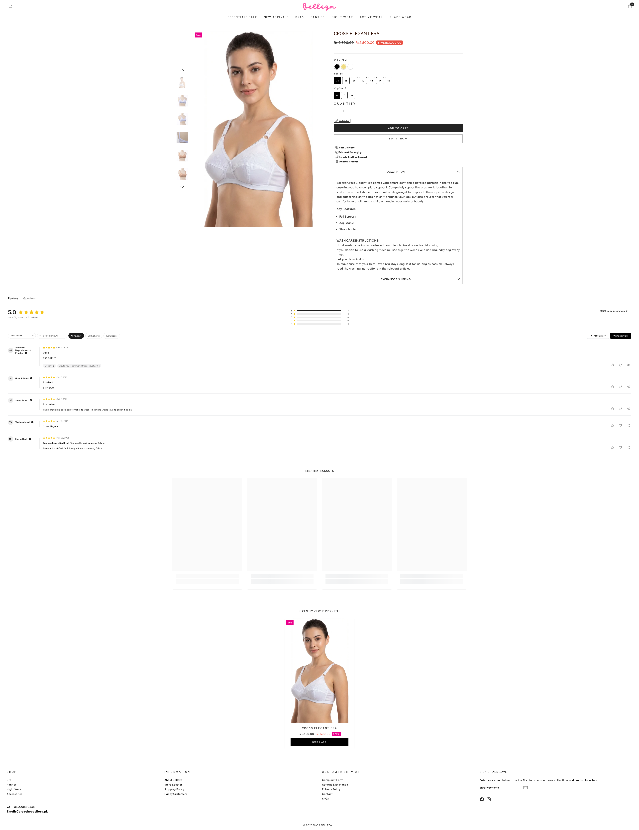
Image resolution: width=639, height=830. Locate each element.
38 (354, 79)
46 (388, 79)
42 (371, 79)
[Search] (10, 6)
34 (337, 79)
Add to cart (398, 128)
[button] (182, 69)
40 (362, 79)
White (350, 66)
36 (346, 79)
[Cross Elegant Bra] (319, 670)
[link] (207, 576)
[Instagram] (489, 799)
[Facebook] (482, 799)
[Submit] (525, 788)
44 (380, 79)
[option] (258, 129)
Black (337, 66)
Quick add (319, 742)
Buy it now (398, 138)
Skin (343, 66)
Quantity (345, 103)
